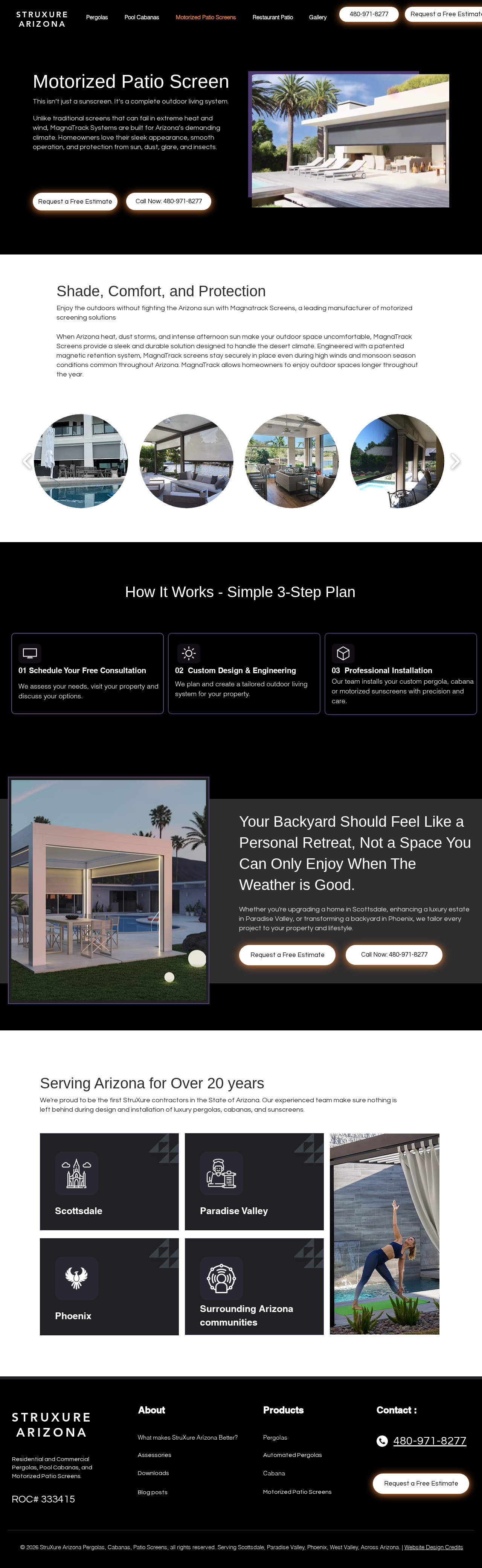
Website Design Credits (433, 1547)
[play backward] (27, 461)
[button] (81, 461)
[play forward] (455, 461)
